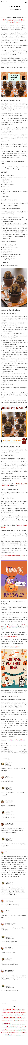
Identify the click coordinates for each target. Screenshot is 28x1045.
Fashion (6, 1017)
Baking (23, 1009)
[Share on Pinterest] (6, 743)
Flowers (25, 1017)
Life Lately (24, 1020)
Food (15, 745)
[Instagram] (1, 1)
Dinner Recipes (22, 1015)
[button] (26, 1)
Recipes (24, 745)
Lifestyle (18, 745)
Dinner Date (11, 745)
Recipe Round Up (16, 1030)
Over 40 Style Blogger (14, 1026)
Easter (3, 1017)
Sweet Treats (13, 1032)
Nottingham (4, 747)
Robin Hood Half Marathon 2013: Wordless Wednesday (20, 752)
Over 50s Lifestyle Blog (10, 636)
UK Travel (8, 1035)
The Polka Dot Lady (18, 1032)
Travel (23, 1032)
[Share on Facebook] (4, 743)
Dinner (7, 1015)
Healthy (20, 1020)
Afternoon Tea (5, 745)
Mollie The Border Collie (21, 1024)
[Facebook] (6, 1)
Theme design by (14, 1043)
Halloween (14, 17)
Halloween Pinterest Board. (17, 740)
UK (26, 1032)
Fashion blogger (15, 1017)
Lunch (15, 1024)
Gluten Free (10, 1020)
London (12, 1024)
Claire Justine (14, 6)
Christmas (16, 1012)
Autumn (16, 1009)
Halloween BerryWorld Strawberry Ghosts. (13, 555)
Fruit (6, 1020)
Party (21, 745)
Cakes (11, 1012)
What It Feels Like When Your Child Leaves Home (7, 751)
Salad (5, 1032)
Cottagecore (22, 1012)
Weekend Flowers (20, 1035)
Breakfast (4, 1012)
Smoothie (9, 1032)
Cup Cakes (3, 1015)
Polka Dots (10, 1030)
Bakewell (19, 1009)
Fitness (22, 1017)
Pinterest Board (15, 647)
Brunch (8, 1012)
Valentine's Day (14, 1035)
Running (2, 1032)
